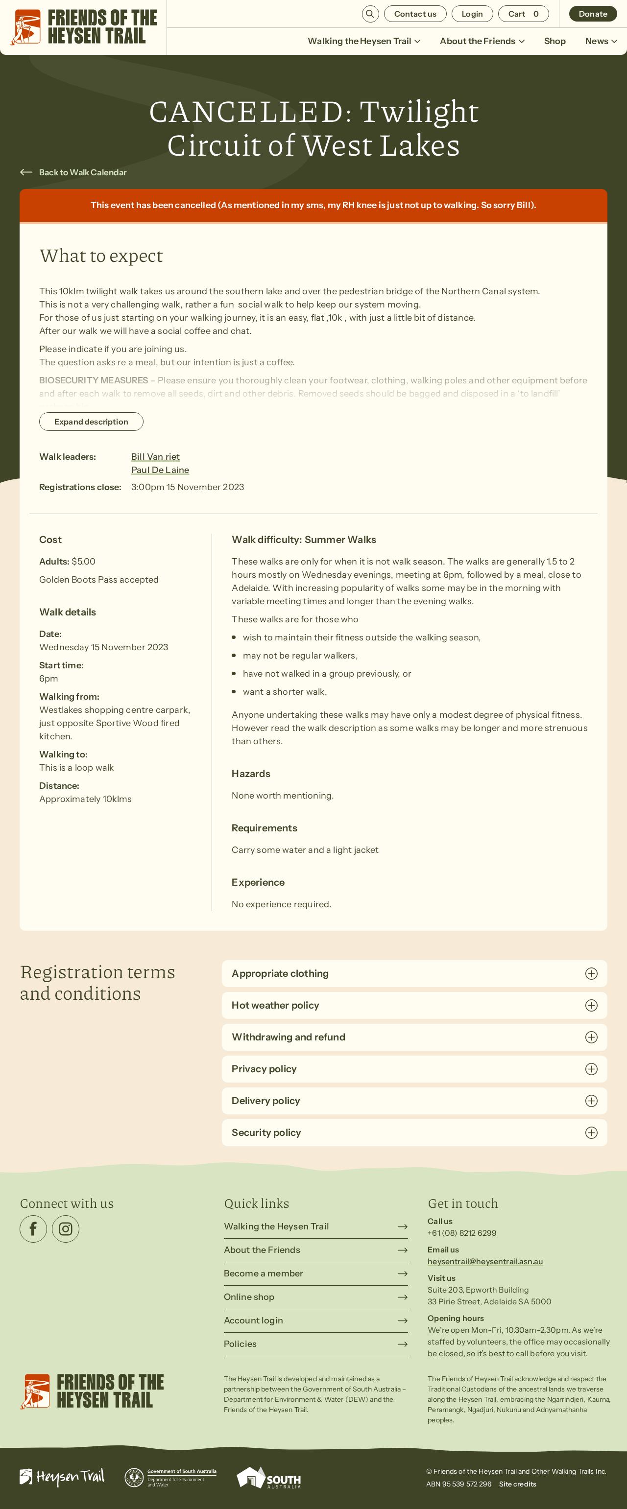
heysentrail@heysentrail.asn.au (485, 1261)
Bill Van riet (155, 456)
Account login (253, 1320)
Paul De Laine (160, 470)
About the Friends (477, 41)
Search (370, 14)
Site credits (518, 1484)
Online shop (249, 1297)
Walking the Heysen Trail (359, 41)
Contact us (415, 14)
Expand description (91, 421)
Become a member (264, 1273)
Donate (593, 14)
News (596, 41)
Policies (240, 1344)
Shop (555, 41)
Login (472, 14)
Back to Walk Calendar (83, 172)
